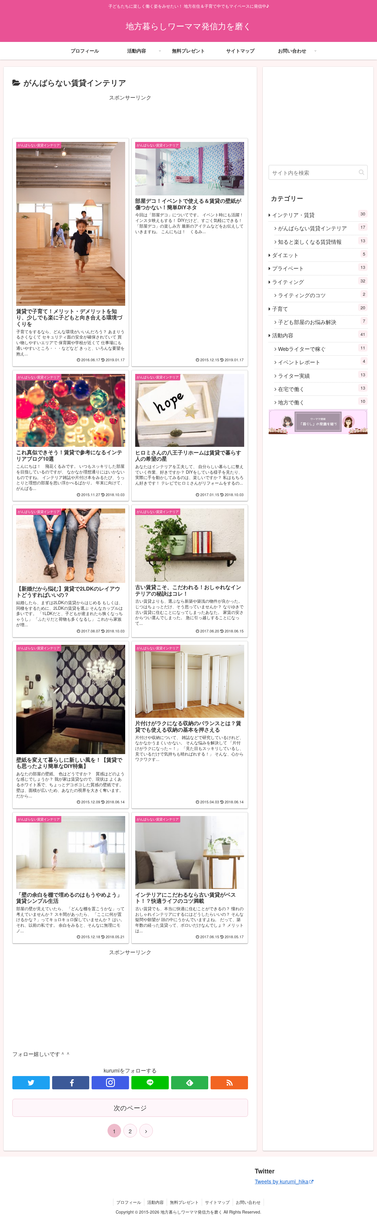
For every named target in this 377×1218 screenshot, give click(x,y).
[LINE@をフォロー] (150, 1082)
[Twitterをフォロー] (31, 1082)
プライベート (318, 268)
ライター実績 (321, 375)
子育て (318, 308)
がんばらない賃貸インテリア (321, 228)
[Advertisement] (130, 115)
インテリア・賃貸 (318, 214)
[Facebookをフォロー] (71, 1082)
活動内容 (318, 335)
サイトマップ (217, 1202)
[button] (361, 172)
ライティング (318, 281)
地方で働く (321, 402)
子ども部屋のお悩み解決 (321, 322)
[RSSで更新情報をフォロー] (229, 1082)
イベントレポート (321, 362)
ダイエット (318, 255)
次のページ (130, 1107)
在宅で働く (321, 389)
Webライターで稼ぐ (321, 348)
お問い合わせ (248, 1202)
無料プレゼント (184, 1202)
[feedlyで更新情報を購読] (190, 1082)
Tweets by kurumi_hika (281, 1181)
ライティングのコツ (321, 295)
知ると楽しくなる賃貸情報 (321, 241)
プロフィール (128, 1202)
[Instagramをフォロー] (110, 1082)
